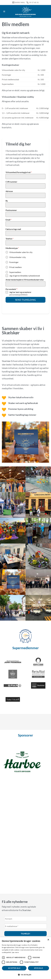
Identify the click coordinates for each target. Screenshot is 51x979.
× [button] (48, 940)
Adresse (9, 191)
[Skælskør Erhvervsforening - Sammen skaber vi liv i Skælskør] (25, 11)
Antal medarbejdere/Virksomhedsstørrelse (25, 279)
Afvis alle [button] (38, 968)
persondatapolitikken (18, 294)
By (7, 200)
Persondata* (11, 289)
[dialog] (25, 958)
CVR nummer (11, 182)
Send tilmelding (25, 299)
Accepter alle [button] (14, 968)
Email (8, 219)
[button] (4, 11)
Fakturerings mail (13, 229)
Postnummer (11, 210)
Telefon (9, 238)
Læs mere (15, 952)
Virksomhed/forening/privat (19, 172)
